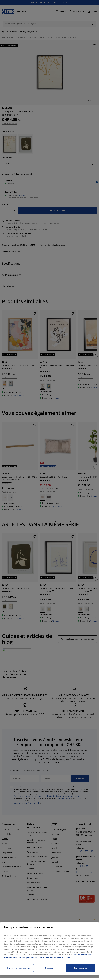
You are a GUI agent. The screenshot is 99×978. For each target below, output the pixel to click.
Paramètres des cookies (18, 968)
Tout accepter (80, 968)
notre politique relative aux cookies (56, 957)
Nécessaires (51, 968)
